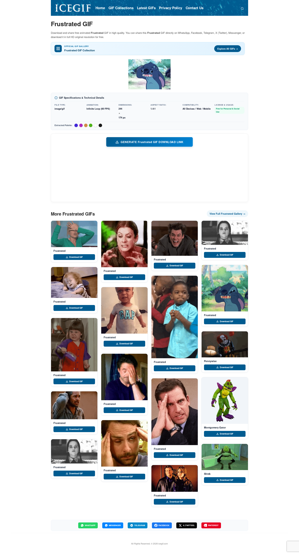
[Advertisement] (149, 174)
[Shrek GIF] (225, 457)
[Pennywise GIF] (225, 344)
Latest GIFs (146, 7)
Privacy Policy (170, 7)
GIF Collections (121, 7)
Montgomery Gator (215, 427)
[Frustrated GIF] (74, 234)
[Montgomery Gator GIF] (225, 400)
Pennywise (210, 361)
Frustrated (59, 250)
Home (100, 7)
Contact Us (194, 7)
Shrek (207, 473)
